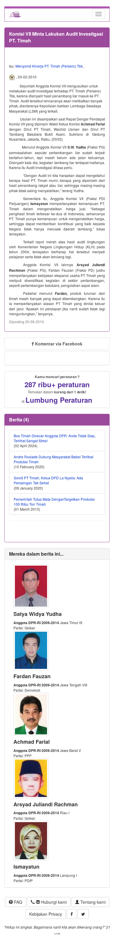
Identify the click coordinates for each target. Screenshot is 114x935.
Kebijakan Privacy (45, 914)
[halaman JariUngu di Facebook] (72, 914)
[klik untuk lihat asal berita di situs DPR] (12, 77)
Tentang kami (92, 902)
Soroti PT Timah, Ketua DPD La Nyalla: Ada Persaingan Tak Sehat (48, 480)
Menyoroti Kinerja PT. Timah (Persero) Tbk (49, 65)
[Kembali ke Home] (15, 14)
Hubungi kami (53, 902)
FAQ (17, 902)
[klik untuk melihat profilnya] (31, 585)
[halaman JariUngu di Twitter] (83, 914)
